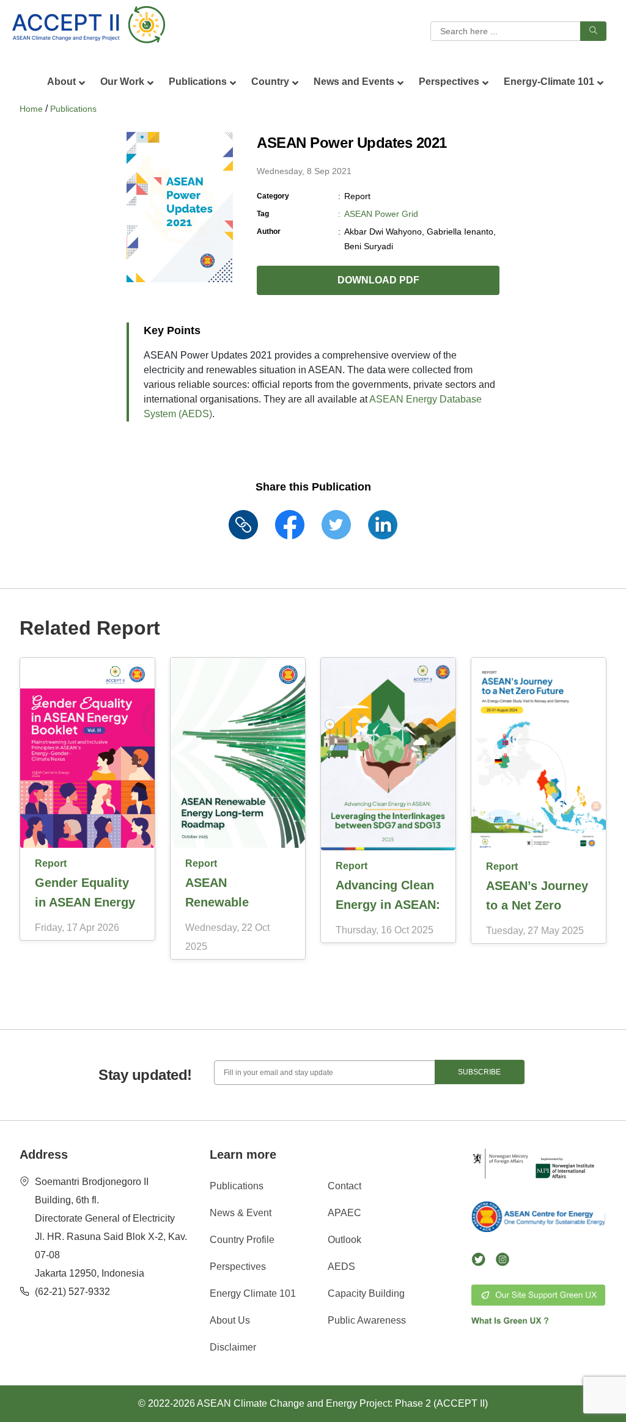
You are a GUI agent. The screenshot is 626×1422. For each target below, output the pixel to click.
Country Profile (242, 1239)
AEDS (341, 1266)
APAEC (344, 1213)
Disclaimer (233, 1347)
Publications (73, 109)
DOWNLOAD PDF (378, 280)
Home (31, 109)
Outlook (344, 1239)
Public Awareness (367, 1320)
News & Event (240, 1213)
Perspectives (238, 1266)
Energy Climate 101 (253, 1293)
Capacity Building (366, 1293)
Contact (344, 1186)
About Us (230, 1320)
